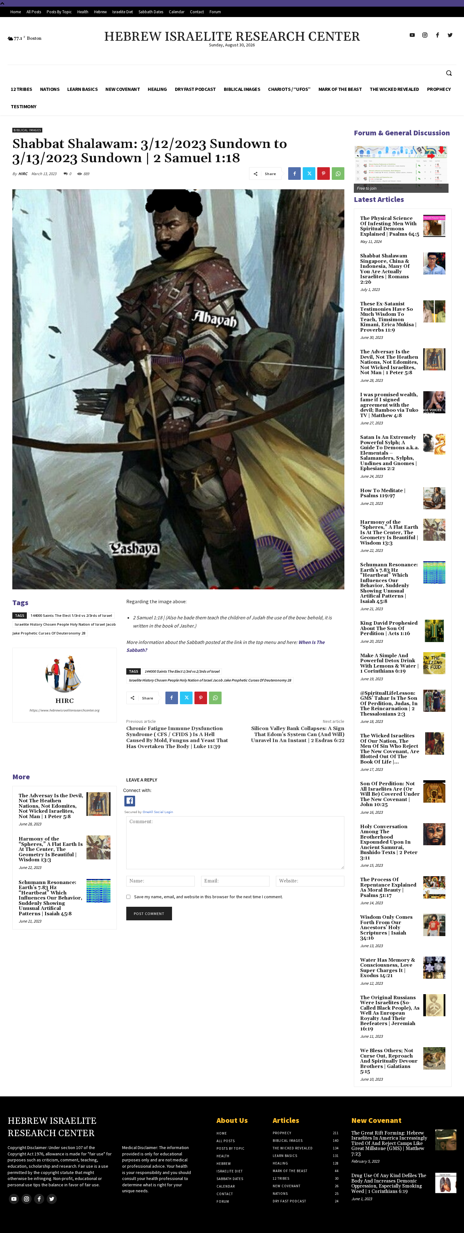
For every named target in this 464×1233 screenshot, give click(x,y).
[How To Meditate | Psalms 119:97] (434, 498)
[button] (448, 72)
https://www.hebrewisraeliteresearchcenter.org (64, 710)
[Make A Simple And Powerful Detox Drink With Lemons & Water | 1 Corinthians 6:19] (434, 663)
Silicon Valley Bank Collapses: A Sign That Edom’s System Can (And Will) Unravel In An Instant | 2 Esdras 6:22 (297, 734)
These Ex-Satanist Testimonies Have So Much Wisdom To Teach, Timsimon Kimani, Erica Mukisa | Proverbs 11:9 (388, 317)
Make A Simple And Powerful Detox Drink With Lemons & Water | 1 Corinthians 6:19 (389, 664)
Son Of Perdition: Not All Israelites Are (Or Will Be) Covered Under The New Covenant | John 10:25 (390, 794)
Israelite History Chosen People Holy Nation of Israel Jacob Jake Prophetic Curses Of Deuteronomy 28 (210, 680)
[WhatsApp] (338, 173)
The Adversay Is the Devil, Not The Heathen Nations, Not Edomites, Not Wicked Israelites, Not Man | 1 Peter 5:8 (51, 806)
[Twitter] (309, 173)
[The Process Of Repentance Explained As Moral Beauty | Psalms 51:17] (434, 887)
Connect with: (137, 790)
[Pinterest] (323, 173)
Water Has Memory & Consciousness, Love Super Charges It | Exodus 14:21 (387, 968)
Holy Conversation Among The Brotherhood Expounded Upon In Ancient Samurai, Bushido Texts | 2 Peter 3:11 (389, 842)
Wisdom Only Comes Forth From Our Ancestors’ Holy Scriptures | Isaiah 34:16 (386, 927)
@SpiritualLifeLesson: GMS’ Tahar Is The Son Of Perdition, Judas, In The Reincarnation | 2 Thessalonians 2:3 (389, 703)
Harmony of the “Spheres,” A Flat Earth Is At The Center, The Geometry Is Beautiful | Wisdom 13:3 (51, 849)
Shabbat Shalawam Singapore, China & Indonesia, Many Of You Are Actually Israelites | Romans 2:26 (385, 269)
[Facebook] (294, 173)
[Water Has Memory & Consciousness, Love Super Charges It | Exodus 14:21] (434, 968)
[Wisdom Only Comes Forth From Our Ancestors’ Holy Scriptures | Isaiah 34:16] (434, 925)
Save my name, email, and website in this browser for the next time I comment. (208, 897)
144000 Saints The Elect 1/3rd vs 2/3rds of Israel (71, 615)
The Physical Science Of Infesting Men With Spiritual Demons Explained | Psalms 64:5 (389, 226)
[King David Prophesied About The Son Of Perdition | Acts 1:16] (434, 631)
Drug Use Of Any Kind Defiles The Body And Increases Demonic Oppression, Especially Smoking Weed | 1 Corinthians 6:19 (388, 1184)
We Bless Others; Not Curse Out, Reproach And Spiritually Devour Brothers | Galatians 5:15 (389, 1061)
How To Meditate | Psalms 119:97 (383, 493)
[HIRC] (64, 674)
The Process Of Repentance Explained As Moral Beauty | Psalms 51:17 (388, 888)
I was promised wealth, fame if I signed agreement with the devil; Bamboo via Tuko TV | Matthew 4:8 (389, 405)
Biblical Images (27, 130)
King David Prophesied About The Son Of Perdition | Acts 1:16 (389, 628)
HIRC (22, 173)
